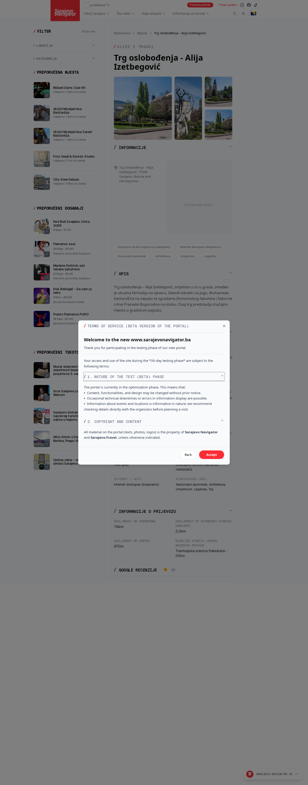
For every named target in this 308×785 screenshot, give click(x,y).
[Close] (224, 326)
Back (188, 454)
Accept (211, 454)
